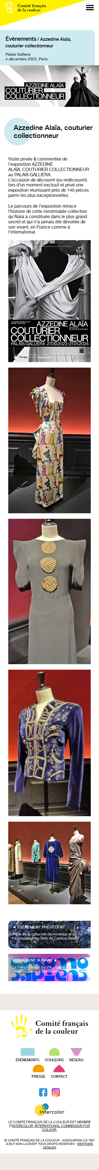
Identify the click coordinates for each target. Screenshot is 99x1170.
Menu (90, 7)
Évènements (21, 39)
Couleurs (54, 1060)
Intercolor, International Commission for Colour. (51, 1128)
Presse (38, 1076)
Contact (59, 1076)
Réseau (76, 1060)
